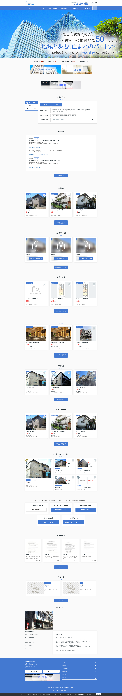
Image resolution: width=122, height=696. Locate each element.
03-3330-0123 (36, 509)
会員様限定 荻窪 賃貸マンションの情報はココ (38, 154)
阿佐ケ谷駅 (54, 109)
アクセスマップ (65, 668)
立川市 (69, 115)
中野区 (57, 115)
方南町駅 (78, 109)
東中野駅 (61, 111)
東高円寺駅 (73, 109)
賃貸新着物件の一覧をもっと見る (61, 223)
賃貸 (45, 104)
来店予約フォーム (85, 509)
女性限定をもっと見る (61, 399)
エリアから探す (53, 8)
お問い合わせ (86, 8)
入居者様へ (75, 8)
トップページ (65, 662)
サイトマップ (73, 687)
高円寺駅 (64, 109)
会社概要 (64, 665)
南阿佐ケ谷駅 (55, 111)
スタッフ (64, 674)
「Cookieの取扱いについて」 (82, 694)
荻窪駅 (59, 109)
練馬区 (61, 115)
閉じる (98, 694)
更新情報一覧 (61, 175)
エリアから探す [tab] (32, 102)
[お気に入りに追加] (44, 195)
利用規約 (57, 687)
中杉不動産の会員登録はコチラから (36, 147)
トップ (30, 8)
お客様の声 (64, 671)
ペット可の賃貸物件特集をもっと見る (61, 355)
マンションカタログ (50, 687)
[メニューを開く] (95, 8)
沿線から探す (64, 8)
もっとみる (61, 567)
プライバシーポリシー (65, 687)
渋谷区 (65, 115)
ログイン (78, 522)
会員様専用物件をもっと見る (61, 267)
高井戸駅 (88, 109)
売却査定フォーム (48, 522)
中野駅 (68, 109)
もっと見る (61, 600)
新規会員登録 (68, 522)
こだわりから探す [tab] (32, 108)
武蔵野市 (74, 115)
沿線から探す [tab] (31, 105)
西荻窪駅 (83, 109)
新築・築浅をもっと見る (61, 311)
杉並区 (53, 115)
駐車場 (56, 104)
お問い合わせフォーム (61, 509)
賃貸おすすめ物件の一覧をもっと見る (61, 444)
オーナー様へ (41, 8)
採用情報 (64, 677)
